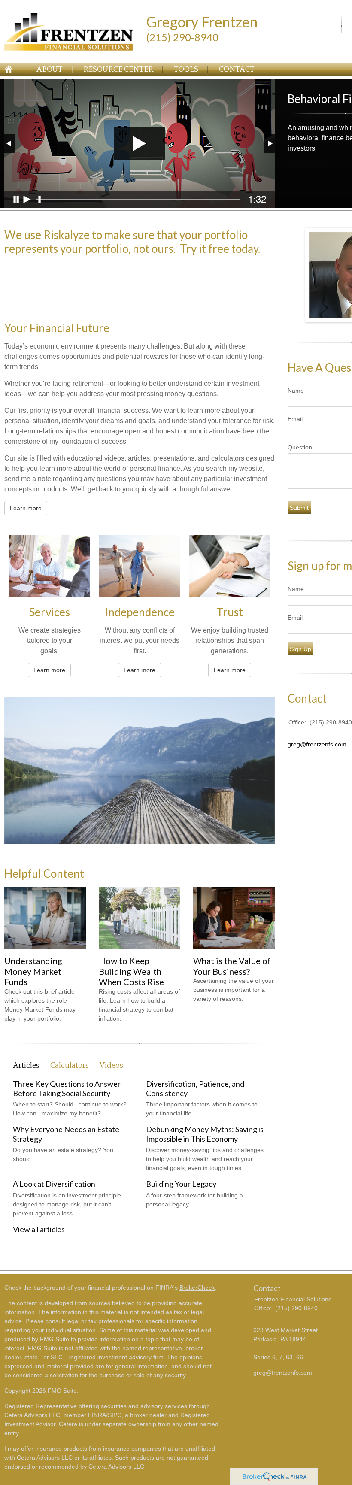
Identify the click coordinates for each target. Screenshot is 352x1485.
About (49, 69)
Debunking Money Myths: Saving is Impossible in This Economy (205, 1133)
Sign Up (300, 649)
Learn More (305, 165)
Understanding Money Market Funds (33, 971)
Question (300, 447)
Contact (237, 69)
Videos (111, 1065)
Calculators (69, 1065)
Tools (186, 69)
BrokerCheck (197, 1287)
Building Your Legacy (181, 1183)
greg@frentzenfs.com (317, 744)
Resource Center (118, 69)
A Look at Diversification (54, 1183)
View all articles (39, 1229)
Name (296, 390)
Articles (26, 1065)
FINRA (97, 1415)
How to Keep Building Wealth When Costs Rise (131, 971)
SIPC (114, 1415)
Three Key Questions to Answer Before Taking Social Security (67, 1088)
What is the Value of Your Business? (232, 965)
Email (295, 418)
